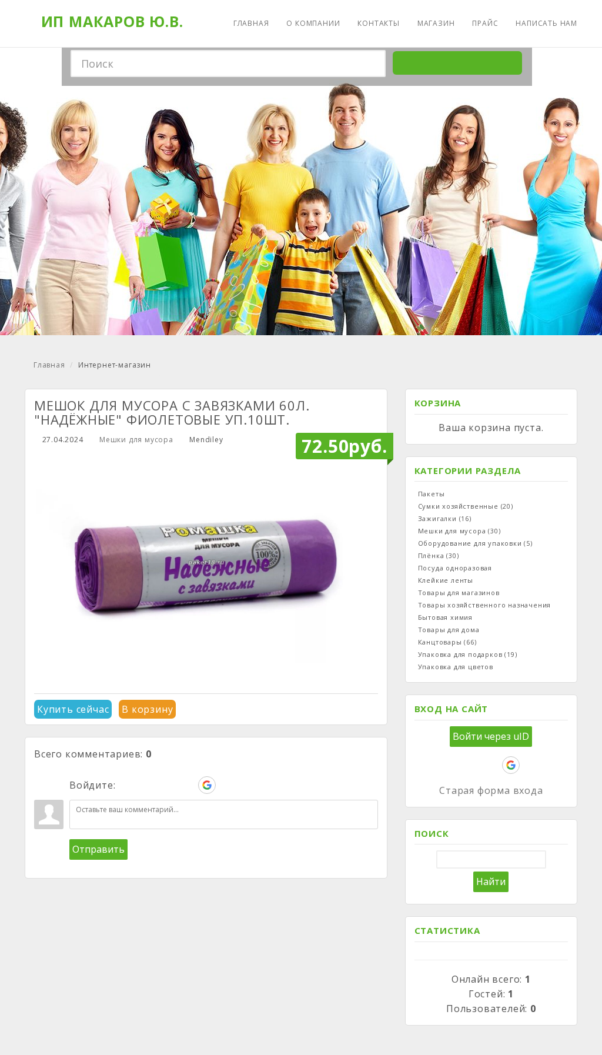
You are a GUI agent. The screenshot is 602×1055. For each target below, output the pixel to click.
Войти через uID (491, 736)
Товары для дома (449, 629)
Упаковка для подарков (467, 654)
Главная (49, 365)
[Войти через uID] (127, 785)
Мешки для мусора (136, 440)
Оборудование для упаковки (475, 543)
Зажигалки (444, 518)
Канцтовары (447, 641)
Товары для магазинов (459, 592)
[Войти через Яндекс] (187, 785)
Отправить (98, 849)
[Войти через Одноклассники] (227, 785)
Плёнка (438, 555)
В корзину (147, 709)
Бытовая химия (445, 617)
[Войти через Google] (207, 785)
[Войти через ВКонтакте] (147, 785)
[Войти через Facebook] (167, 785)
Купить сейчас (73, 709)
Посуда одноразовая (455, 567)
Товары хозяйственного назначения (484, 604)
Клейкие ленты (445, 580)
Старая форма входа (491, 790)
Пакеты (431, 493)
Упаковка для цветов (455, 666)
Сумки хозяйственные (465, 506)
